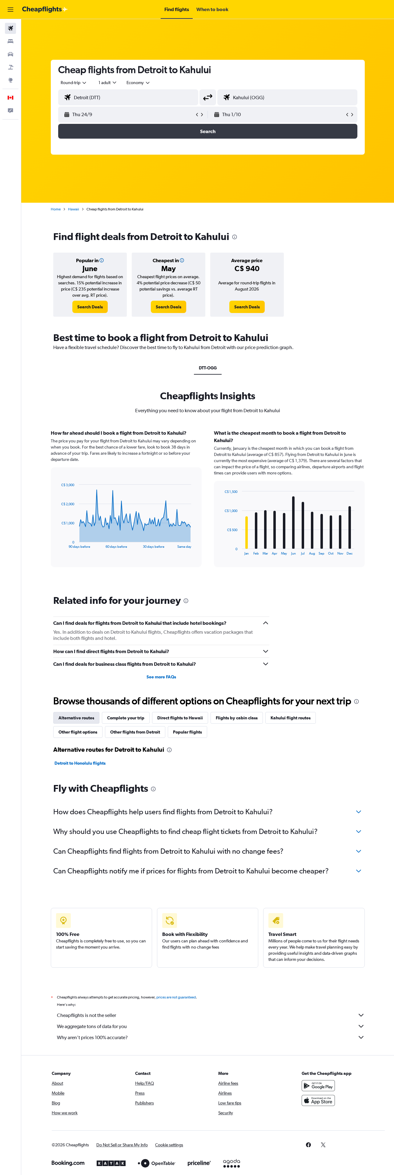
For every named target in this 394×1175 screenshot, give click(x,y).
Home (56, 209)
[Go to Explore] (10, 80)
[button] (10, 9)
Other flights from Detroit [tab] (135, 732)
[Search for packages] (10, 67)
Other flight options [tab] (77, 732)
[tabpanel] (208, 504)
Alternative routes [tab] (76, 717)
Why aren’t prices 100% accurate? (92, 1037)
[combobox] (74, 82)
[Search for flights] (10, 28)
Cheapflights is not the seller (86, 1015)
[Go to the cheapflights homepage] (45, 9)
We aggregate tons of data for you (92, 1026)
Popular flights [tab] (187, 732)
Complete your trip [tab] (125, 717)
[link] (90, 307)
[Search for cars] (10, 54)
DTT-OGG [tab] (208, 367)
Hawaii (73, 209)
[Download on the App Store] (318, 1100)
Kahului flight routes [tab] (291, 717)
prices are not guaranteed (176, 997)
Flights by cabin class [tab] (237, 717)
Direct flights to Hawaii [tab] (180, 717)
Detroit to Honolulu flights (80, 763)
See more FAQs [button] (161, 676)
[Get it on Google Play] (318, 1085)
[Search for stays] (10, 41)
